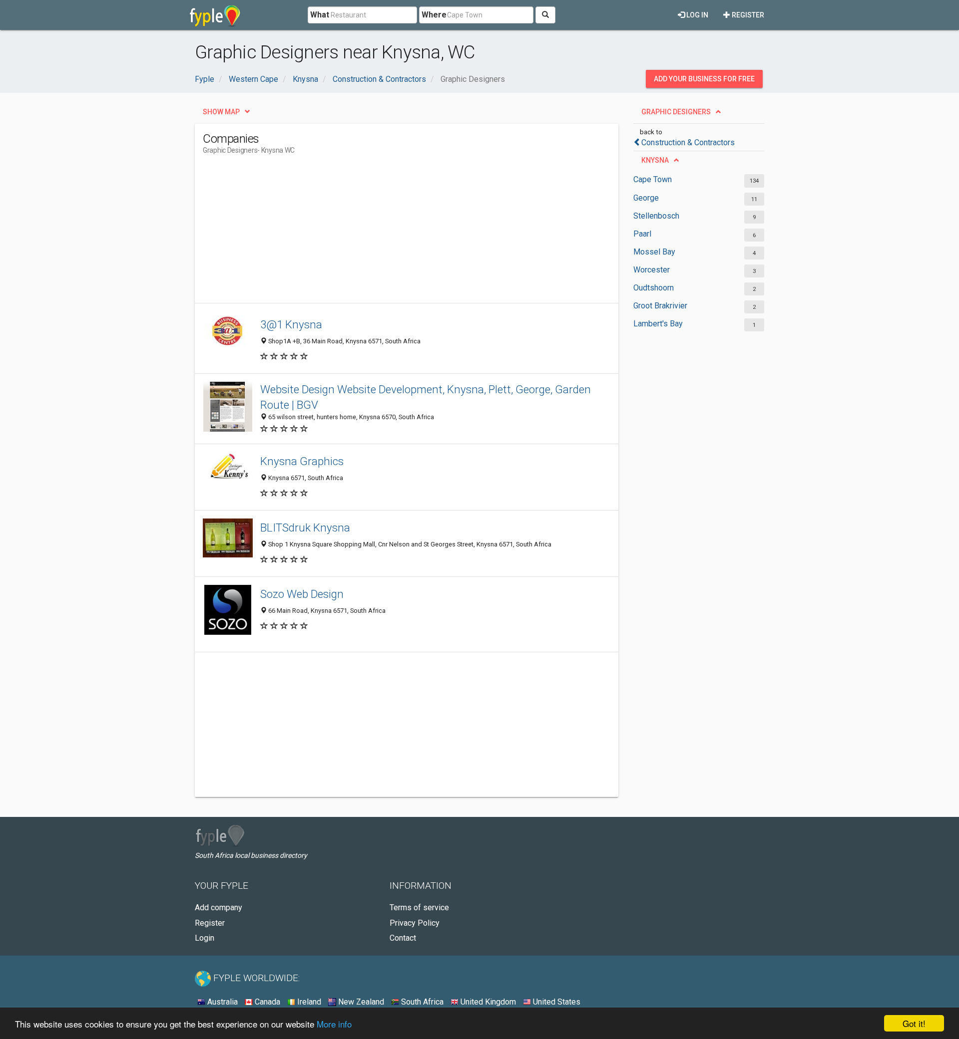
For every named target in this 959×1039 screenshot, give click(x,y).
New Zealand (360, 1002)
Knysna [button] (655, 160)
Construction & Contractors (688, 142)
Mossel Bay (654, 252)
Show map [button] (221, 112)
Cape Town (652, 179)
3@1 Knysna (291, 324)
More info (334, 1024)
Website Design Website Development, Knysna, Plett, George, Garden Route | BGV (425, 397)
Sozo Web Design (302, 593)
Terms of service (419, 907)
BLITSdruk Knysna (305, 527)
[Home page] (215, 14)
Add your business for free (704, 79)
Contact (403, 938)
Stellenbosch (656, 216)
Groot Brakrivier (660, 305)
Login (204, 938)
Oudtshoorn (653, 287)
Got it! (914, 1023)
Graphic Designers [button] (676, 112)
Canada (266, 1002)
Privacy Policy (415, 923)
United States (555, 1002)
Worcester (651, 269)
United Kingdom (487, 1002)
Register (747, 15)
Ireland (308, 1002)
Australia (221, 1002)
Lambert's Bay (658, 323)
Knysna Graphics (302, 461)
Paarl (642, 234)
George (646, 198)
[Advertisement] (384, 233)
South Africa (421, 1002)
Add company (218, 907)
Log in (696, 15)
